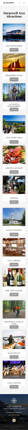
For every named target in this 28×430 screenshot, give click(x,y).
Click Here (14, 49)
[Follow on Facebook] (14, 420)
